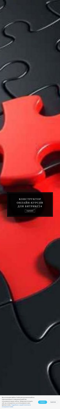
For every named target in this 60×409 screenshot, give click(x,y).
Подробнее (30, 211)
